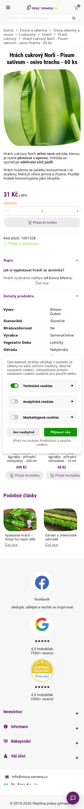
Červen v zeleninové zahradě (61, 537)
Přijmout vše (60, 432)
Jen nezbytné (23, 432)
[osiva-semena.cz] (42, 7)
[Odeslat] (74, 18)
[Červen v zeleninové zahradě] (60, 519)
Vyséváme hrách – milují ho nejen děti (20, 537)
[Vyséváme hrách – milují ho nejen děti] (20, 519)
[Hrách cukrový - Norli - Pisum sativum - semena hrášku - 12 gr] (42, 107)
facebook (42, 599)
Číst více (11, 545)
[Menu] (8, 7)
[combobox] (38, 18)
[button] (42, 260)
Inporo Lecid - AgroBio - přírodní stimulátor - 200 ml (22, 457)
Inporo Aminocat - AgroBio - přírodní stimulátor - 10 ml (62, 457)
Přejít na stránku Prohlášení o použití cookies (42, 442)
